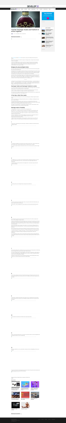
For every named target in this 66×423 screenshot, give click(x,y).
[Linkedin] (14, 36)
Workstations (33, 9)
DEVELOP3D (24, 33)
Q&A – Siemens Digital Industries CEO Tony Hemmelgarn (49, 34)
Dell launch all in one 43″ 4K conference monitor (49, 46)
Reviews (22, 9)
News (19, 9)
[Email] (18, 36)
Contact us (49, 419)
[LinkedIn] (54, 6)
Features (25, 9)
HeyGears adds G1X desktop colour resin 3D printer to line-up (50, 38)
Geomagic (14, 57)
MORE (49, 9)
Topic (37, 9)
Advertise (42, 419)
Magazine (41, 9)
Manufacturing (13, 28)
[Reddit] (17, 36)
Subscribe (46, 419)
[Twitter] (53, 6)
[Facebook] (52, 6)
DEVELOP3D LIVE (46, 9)
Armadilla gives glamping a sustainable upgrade (49, 30)
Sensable (20, 57)
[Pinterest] (15, 36)
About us (39, 419)
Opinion (29, 9)
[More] (19, 36)
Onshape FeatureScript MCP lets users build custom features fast (49, 42)
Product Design (18, 28)
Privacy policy (53, 419)
